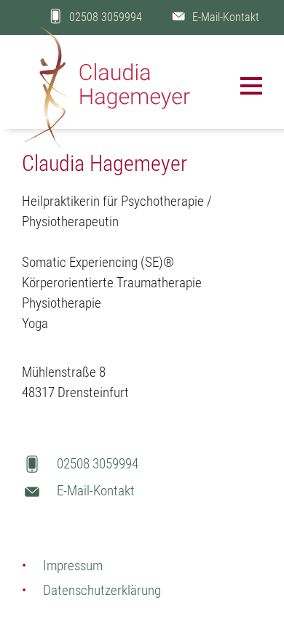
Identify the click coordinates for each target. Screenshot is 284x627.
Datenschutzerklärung (102, 590)
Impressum (73, 565)
